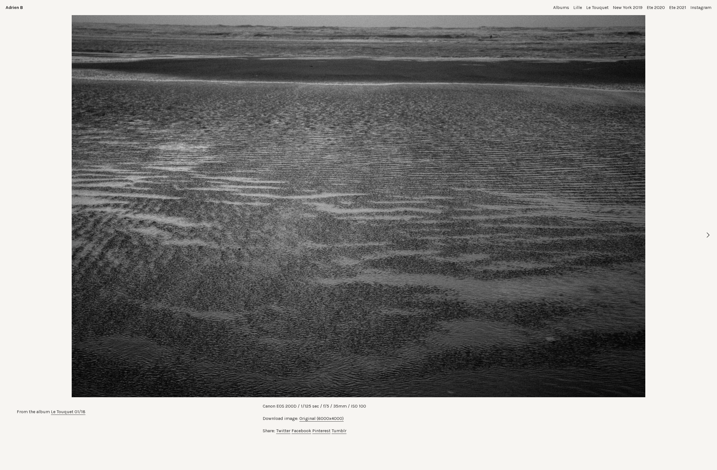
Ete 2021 (677, 7)
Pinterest (321, 430)
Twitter (283, 430)
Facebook (301, 430)
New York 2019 (627, 7)
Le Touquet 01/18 (68, 411)
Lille (577, 7)
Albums (561, 7)
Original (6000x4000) (321, 418)
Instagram (700, 7)
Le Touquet (597, 7)
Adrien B (14, 7)
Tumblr (339, 430)
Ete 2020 (656, 7)
